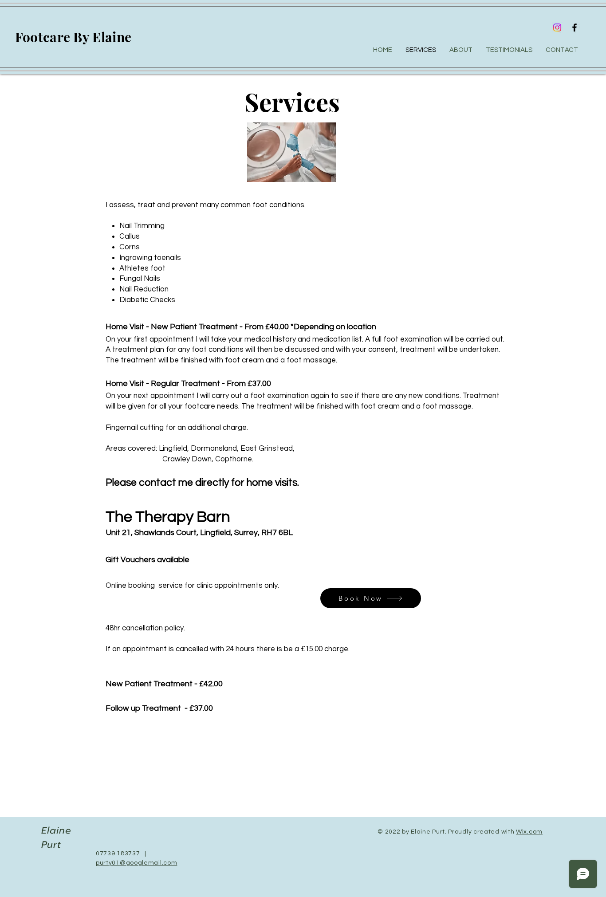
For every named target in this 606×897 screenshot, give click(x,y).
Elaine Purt (56, 837)
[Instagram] (557, 27)
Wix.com (529, 832)
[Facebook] (574, 27)
